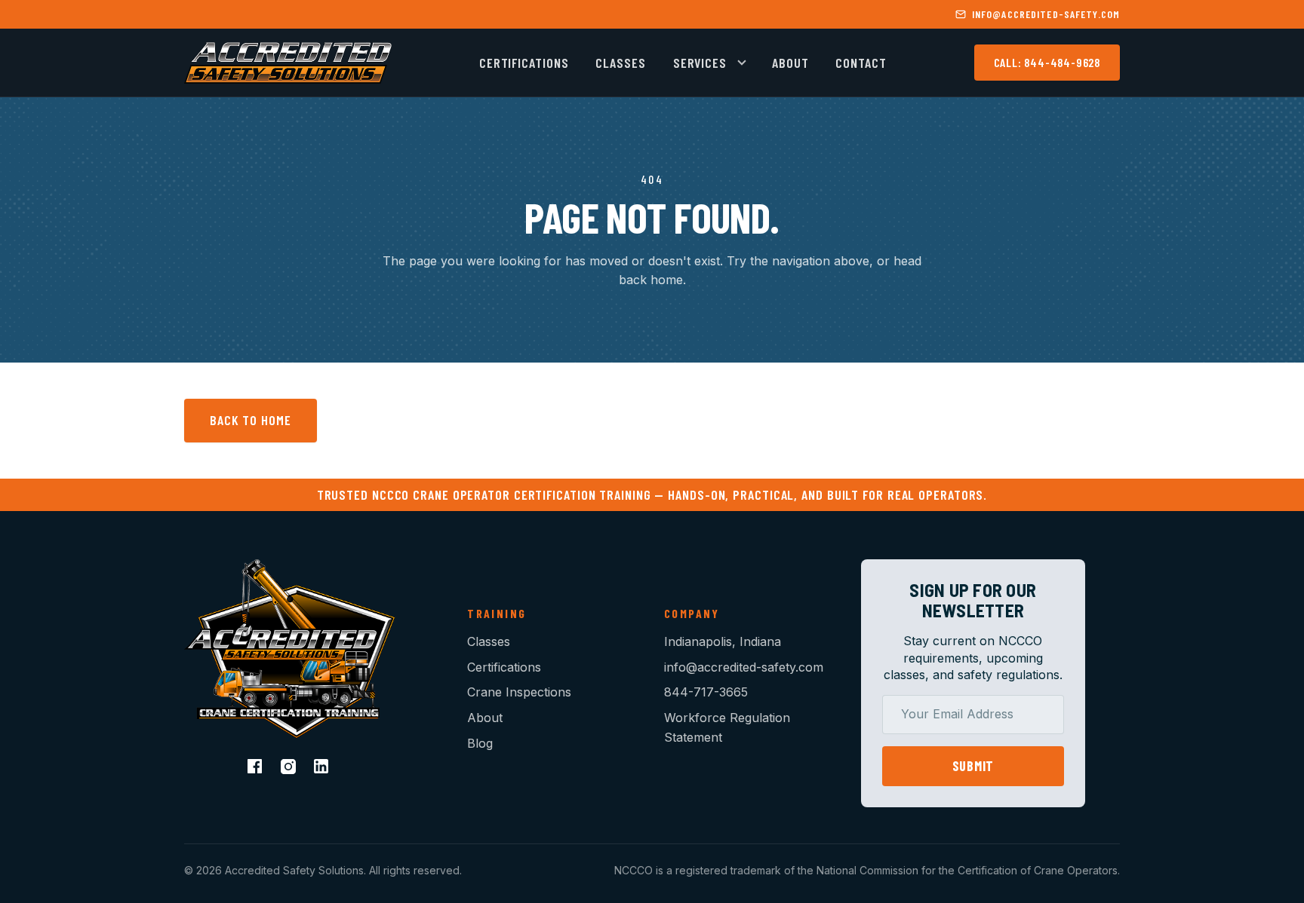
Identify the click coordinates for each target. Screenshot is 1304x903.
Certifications (524, 62)
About (790, 62)
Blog (480, 743)
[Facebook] (257, 768)
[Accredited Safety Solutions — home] (288, 62)
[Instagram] (290, 768)
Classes (620, 62)
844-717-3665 (706, 691)
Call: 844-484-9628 (1047, 63)
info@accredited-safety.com (743, 667)
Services (700, 62)
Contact (860, 62)
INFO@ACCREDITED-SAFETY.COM (1046, 14)
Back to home (250, 420)
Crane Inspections (519, 691)
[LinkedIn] (323, 768)
